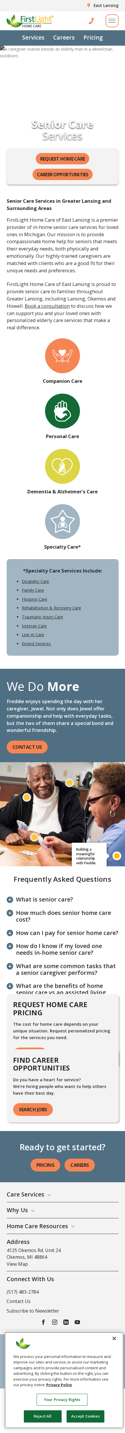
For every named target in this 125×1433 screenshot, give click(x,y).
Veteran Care (34, 626)
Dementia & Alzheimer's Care (62, 491)
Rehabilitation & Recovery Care (51, 608)
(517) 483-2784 (23, 1292)
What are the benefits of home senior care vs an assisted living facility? (61, 992)
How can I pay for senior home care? (67, 932)
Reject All (42, 1416)
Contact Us (27, 747)
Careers (64, 37)
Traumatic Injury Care (42, 617)
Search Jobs (33, 1109)
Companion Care (62, 381)
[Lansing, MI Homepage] (30, 20)
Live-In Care (33, 634)
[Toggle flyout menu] (112, 20)
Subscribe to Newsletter (33, 1311)
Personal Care (62, 436)
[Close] (114, 1338)
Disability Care (35, 581)
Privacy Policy (59, 1384)
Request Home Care (62, 159)
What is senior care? (44, 899)
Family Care (33, 590)
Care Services (25, 1194)
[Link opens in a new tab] (43, 1322)
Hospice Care (34, 599)
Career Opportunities (62, 174)
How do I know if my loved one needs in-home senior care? (59, 949)
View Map (17, 1264)
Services (33, 37)
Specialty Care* (62, 546)
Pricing (93, 37)
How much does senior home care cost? (63, 916)
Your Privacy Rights (62, 1399)
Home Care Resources (37, 1226)
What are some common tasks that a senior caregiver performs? (66, 969)
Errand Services (36, 643)
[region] (64, 1380)
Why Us (17, 1210)
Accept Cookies (85, 1416)
